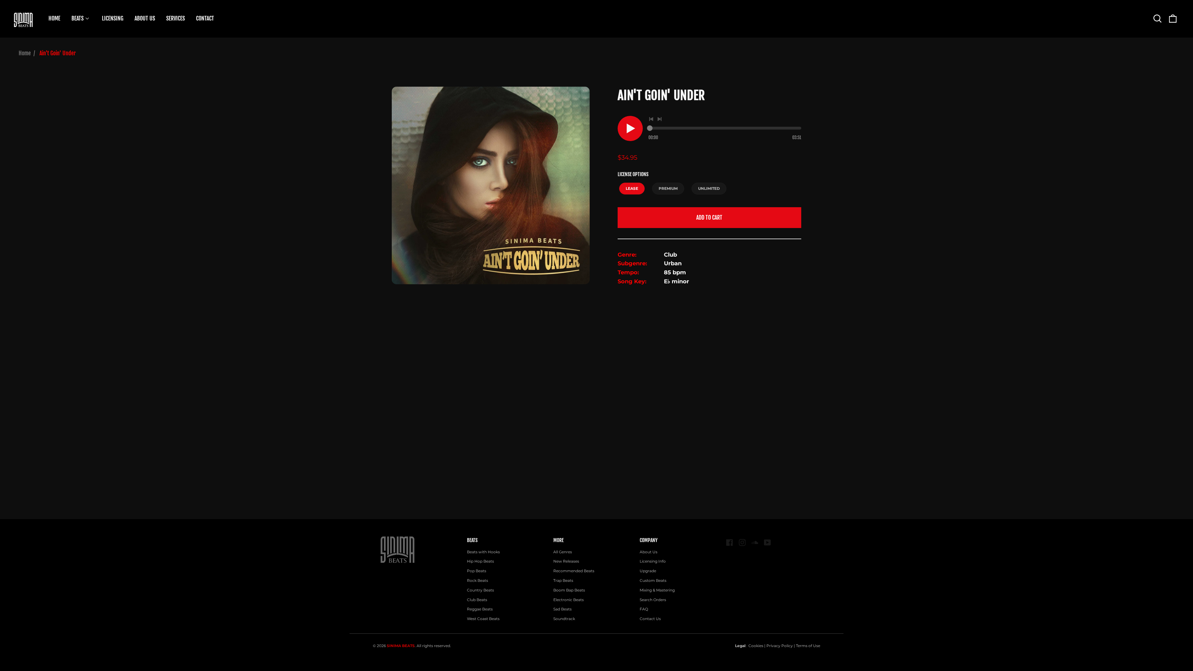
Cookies (755, 645)
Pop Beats (476, 570)
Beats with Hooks (483, 552)
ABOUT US (145, 18)
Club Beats (477, 599)
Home (25, 53)
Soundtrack (564, 618)
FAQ (644, 609)
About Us (648, 552)
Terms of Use (808, 645)
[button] (1157, 18)
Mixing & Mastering (657, 590)
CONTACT (205, 18)
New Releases (566, 561)
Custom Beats (653, 580)
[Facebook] (729, 542)
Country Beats (480, 590)
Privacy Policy (779, 645)
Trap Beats (563, 580)
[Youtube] (767, 542)
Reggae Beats (480, 609)
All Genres (562, 552)
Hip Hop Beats (480, 561)
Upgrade (648, 570)
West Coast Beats (483, 618)
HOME (54, 18)
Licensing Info (653, 561)
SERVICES (175, 18)
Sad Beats (562, 609)
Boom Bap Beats (569, 590)
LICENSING (112, 18)
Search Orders (653, 599)
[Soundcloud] (754, 542)
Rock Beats (477, 580)
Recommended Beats (573, 570)
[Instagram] (742, 542)
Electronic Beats (568, 599)
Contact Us (650, 618)
